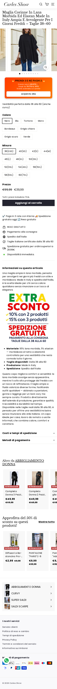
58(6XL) (8, 175)
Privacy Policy (9, 639)
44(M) (47, 151)
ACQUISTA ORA (28, 94)
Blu (17, 120)
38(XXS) (9, 151)
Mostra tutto (47, 521)
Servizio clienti (10, 626)
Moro (41, 120)
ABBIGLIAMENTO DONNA (23, 462)
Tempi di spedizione (13, 635)
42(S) (35, 151)
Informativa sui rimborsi (15, 648)
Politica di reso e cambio (15, 631)
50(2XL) (33, 159)
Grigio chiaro (27, 128)
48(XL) (20, 159)
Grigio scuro (11, 136)
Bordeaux (9, 128)
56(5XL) (37, 167)
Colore (6, 115)
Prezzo (6, 184)
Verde (26, 136)
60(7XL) (23, 175)
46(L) (7, 159)
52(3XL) (8, 167)
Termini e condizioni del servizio (19, 643)
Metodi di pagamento (16, 440)
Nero (7, 120)
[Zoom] (45, 67)
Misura (6, 145)
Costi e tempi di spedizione (19, 433)
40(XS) (23, 151)
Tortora (28, 120)
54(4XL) (23, 167)
